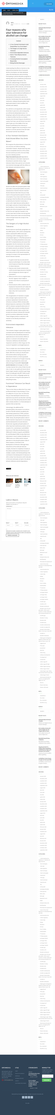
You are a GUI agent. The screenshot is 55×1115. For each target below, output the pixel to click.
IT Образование (43, 244)
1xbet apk (42, 174)
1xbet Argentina (43, 176)
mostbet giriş (43, 269)
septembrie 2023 (43, 93)
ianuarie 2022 (43, 137)
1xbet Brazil (42, 183)
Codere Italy (42, 228)
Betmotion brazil (43, 206)
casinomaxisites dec (44, 223)
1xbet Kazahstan (43, 188)
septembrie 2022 (43, 119)
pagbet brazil (43, 297)
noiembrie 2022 (43, 114)
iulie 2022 (42, 123)
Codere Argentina (44, 225)
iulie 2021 (42, 144)
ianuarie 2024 (43, 84)
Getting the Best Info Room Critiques (34, 1074)
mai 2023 (42, 102)
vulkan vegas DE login (44, 318)
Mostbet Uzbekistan (44, 289)
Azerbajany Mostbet (44, 197)
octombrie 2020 (43, 155)
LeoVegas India (43, 248)
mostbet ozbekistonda (45, 279)
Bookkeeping (43, 213)
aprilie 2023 (42, 105)
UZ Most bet (42, 313)
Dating (41, 230)
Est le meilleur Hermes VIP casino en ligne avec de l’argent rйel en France (44, 38)
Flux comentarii (43, 354)
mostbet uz (42, 287)
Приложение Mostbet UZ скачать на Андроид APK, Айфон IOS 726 (45, 333)
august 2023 (42, 96)
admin (12, 22)
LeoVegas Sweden (44, 253)
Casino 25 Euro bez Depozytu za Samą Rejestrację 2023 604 (45, 219)
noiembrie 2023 (43, 89)
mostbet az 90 (43, 258)
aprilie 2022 (42, 130)
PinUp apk (42, 299)
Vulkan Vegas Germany (45, 320)
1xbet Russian (43, 190)
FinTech (41, 235)
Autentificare (43, 349)
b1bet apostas (43, 199)
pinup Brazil (42, 302)
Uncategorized (43, 311)
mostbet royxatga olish (45, 281)
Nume (8, 522)
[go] (50, 19)
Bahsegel (42, 204)
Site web (26, 522)
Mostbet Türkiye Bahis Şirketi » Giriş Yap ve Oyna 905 (45, 284)
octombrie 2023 (43, 91)
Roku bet (42, 304)
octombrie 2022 (43, 116)
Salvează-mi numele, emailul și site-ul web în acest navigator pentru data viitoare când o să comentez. (18, 531)
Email (16, 522)
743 (41, 192)
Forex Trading (43, 237)
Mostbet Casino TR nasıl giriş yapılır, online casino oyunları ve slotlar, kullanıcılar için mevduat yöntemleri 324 (45, 265)
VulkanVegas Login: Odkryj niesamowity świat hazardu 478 (45, 325)
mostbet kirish (43, 276)
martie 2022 (42, 132)
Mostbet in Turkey (44, 272)
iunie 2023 (42, 100)
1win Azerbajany (43, 172)
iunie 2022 (42, 125)
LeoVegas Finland (44, 246)
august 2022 (42, 121)
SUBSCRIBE (47, 1080)
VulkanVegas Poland (44, 329)
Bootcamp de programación (46, 215)
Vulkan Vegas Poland (44, 322)
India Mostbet (43, 239)
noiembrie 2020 (43, 153)
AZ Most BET (42, 195)
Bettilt (41, 208)
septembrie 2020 (43, 158)
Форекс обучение (44, 341)
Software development (45, 309)
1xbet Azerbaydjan (44, 181)
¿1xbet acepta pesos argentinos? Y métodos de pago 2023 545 (44, 168)
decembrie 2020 (43, 151)
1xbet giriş (42, 185)
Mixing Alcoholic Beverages (17, 63)
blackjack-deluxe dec (44, 211)
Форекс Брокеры (44, 339)
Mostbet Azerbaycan (44, 260)
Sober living (42, 306)
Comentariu (9, 506)
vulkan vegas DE (43, 316)
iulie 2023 (42, 98)
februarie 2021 (43, 146)
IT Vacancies (42, 242)
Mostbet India (43, 274)
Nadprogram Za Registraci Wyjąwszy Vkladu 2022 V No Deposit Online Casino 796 (45, 293)
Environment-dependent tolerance (19, 52)
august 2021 (42, 142)
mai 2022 (42, 128)
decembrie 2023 (43, 86)
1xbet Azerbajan (43, 179)
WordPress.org (43, 356)
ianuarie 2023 (43, 109)
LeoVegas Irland (43, 251)
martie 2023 (42, 107)
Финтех (42, 336)
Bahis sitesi (42, 202)
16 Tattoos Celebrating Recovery (17, 486)
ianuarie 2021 (43, 149)
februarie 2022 (43, 135)
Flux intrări (42, 352)
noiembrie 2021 (43, 139)
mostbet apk (42, 255)
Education (42, 232)
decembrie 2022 (43, 112)
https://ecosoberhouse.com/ (13, 157)
